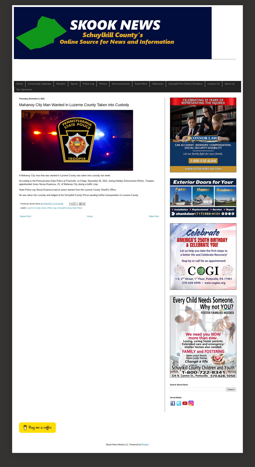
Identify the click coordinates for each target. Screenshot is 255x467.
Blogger (145, 444)
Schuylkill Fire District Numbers (185, 83)
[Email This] (71, 204)
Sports (74, 83)
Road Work (141, 83)
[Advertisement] (82, 67)
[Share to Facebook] (80, 204)
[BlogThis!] (74, 204)
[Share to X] (77, 204)
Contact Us (213, 83)
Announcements (121, 83)
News (43, 208)
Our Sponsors (24, 89)
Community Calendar (39, 83)
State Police (77, 208)
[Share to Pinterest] (84, 204)
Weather (61, 83)
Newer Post (25, 216)
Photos (103, 83)
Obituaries (157, 83)
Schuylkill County (64, 208)
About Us (230, 83)
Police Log (88, 83)
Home (19, 83)
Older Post (154, 216)
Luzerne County (33, 208)
